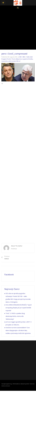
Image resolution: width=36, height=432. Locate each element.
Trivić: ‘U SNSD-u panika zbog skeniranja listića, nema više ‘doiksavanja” (15, 316)
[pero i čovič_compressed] (18, 72)
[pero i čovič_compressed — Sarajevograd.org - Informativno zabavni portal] (17, 2)
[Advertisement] (18, 30)
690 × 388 (22, 57)
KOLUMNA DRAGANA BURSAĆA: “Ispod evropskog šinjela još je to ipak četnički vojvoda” (18, 307)
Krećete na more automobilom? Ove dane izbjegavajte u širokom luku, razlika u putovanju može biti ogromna (18, 330)
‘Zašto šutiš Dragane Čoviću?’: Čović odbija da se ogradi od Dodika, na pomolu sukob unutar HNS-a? (17, 59)
